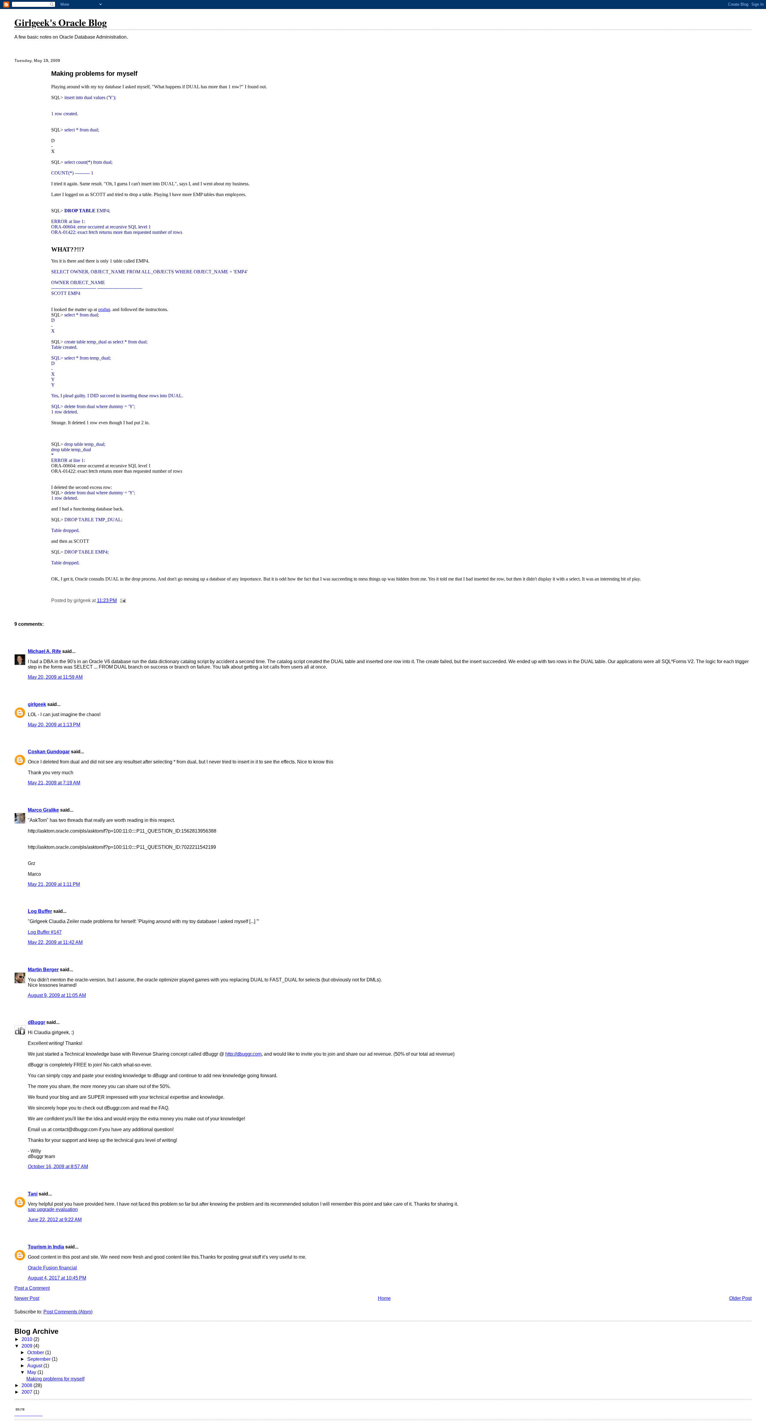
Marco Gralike (43, 810)
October (36, 1352)
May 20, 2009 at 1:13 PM (54, 724)
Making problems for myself (55, 1378)
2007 (28, 1392)
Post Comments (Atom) (67, 1311)
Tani (32, 1193)
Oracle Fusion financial (52, 1267)
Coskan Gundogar (49, 751)
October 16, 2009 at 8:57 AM (58, 1166)
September (39, 1359)
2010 (28, 1339)
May (32, 1372)
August (35, 1365)
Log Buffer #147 (45, 932)
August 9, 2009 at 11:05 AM (57, 995)
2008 (28, 1385)
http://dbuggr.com (243, 1054)
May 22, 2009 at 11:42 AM (55, 942)
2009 (28, 1345)
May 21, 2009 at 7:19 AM (54, 782)
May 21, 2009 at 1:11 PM (54, 884)
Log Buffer (40, 911)
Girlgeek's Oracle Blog (60, 22)
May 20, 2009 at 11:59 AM (55, 677)
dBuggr (36, 1022)
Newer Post (26, 1298)
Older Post (740, 1298)
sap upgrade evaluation (53, 1209)
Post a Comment (32, 1288)
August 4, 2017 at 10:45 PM (57, 1277)
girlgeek (37, 704)
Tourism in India (46, 1246)
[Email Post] (122, 600)
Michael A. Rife (44, 651)
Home (384, 1298)
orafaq (104, 309)
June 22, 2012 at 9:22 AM (55, 1219)
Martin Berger (43, 969)
